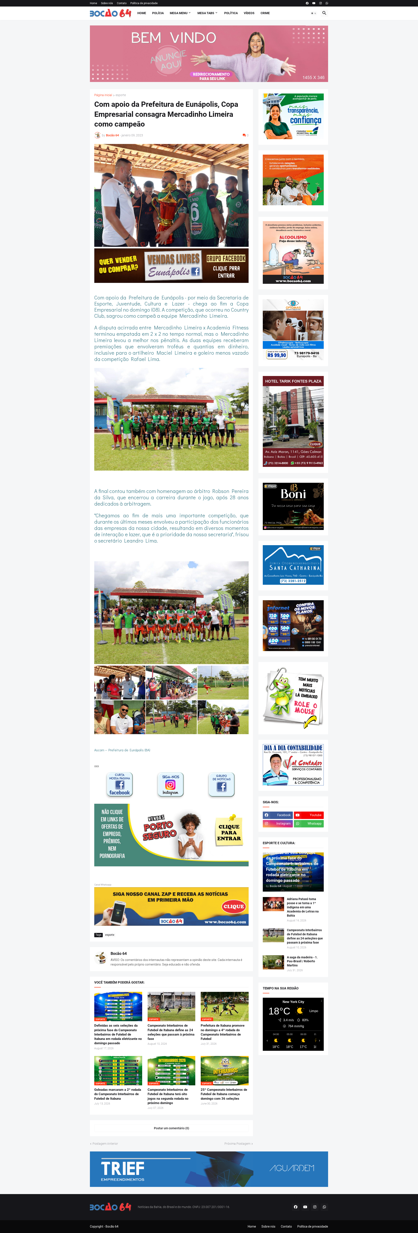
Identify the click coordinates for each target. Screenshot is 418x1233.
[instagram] (320, 3)
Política (231, 13)
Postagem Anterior (105, 1143)
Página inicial (103, 95)
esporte (121, 95)
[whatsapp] (327, 3)
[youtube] (313, 3)
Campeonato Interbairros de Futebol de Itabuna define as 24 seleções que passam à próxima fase (171, 1032)
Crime (265, 13)
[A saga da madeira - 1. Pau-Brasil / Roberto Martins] (273, 962)
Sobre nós (107, 3)
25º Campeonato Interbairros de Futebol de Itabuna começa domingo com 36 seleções (224, 1094)
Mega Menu (178, 13)
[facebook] (307, 3)
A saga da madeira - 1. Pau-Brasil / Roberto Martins (302, 961)
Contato (121, 3)
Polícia (158, 13)
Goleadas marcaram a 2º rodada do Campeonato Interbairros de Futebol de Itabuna (117, 1094)
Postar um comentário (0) (171, 1128)
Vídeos (249, 13)
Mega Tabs (205, 13)
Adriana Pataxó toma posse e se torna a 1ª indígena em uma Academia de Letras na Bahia (303, 907)
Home (93, 3)
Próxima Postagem (237, 1143)
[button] (313, 13)
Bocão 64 (119, 953)
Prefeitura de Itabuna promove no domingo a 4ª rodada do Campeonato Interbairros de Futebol (222, 1032)
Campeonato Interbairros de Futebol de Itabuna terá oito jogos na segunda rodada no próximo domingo (168, 1096)
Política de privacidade (144, 3)
